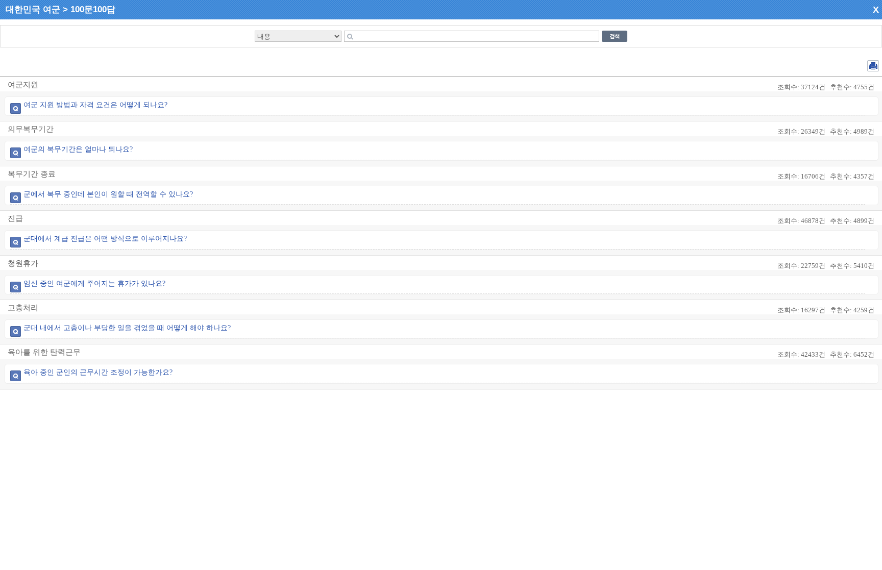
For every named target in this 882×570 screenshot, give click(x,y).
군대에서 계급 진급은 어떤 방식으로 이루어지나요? (105, 238)
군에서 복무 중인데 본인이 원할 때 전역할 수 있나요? (108, 194)
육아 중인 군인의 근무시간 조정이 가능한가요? (98, 372)
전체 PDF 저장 (873, 65)
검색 (614, 36)
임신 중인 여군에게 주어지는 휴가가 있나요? (94, 283)
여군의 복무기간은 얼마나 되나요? (78, 149)
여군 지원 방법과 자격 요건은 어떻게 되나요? (95, 105)
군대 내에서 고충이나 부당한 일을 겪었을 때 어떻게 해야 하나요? (127, 328)
